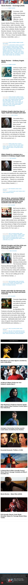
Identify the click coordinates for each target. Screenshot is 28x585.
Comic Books (17, 550)
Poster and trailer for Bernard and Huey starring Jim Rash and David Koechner (13, 292)
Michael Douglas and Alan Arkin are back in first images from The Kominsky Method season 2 (13, 247)
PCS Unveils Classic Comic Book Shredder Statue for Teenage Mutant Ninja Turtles (14, 516)
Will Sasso (10, 239)
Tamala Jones (12, 105)
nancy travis (21, 52)
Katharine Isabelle (14, 237)
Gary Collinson (12, 233)
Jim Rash (16, 332)
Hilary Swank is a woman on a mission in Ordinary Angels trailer (13, 155)
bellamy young (12, 331)
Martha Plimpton (6, 52)
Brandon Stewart (11, 46)
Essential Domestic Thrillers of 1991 (12, 450)
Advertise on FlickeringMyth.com (16, 564)
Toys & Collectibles (16, 555)
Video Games (17, 552)
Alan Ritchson (12, 98)
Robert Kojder (19, 42)
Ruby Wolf (12, 53)
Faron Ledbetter (17, 48)
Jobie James (15, 51)
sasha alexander (19, 333)
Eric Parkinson (9, 48)
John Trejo (20, 51)
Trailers (5, 329)
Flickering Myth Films (17, 557)
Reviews (14, 42)
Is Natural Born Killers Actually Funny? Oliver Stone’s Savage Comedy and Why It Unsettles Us (14, 472)
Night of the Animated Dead (12, 238)
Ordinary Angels (10, 147)
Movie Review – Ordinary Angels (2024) (12, 61)
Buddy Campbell (19, 46)
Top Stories (5, 43)
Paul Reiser (16, 283)
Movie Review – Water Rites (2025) (11, 494)
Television (21, 281)
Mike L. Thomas (14, 52)
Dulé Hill (11, 234)
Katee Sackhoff (6, 237)
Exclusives (17, 541)
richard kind (12, 333)
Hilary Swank (18, 101)
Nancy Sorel (8, 103)
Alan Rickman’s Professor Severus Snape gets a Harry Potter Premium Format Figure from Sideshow (14, 406)
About (16, 559)
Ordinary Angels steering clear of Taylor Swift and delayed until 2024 (13, 112)
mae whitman (22, 332)
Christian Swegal (15, 47)
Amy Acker (18, 98)
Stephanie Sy (5, 105)
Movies (10, 42)
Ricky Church (18, 143)
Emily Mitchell (15, 100)
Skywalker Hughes (16, 104)
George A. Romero (17, 234)
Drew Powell (8, 100)
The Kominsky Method (11, 285)
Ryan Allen (8, 104)
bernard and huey (20, 331)
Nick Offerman (6, 53)
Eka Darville (11, 332)
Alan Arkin (11, 282)
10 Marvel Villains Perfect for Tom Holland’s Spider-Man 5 (11, 383)
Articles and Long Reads (17, 536)
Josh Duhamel (21, 236)
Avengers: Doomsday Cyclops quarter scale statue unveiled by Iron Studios (13, 428)
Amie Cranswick (12, 281)
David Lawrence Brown (13, 99)
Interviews (17, 538)
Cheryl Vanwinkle (7, 47)
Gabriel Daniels (10, 101)
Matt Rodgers (12, 188)
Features (16, 534)
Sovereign (17, 53)
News (13, 143)
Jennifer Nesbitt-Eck (7, 51)
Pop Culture (16, 543)
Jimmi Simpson (14, 236)
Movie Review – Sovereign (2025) (12, 6)
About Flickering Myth (16, 561)
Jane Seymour (17, 282)
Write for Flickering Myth (17, 566)
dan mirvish (5, 332)
